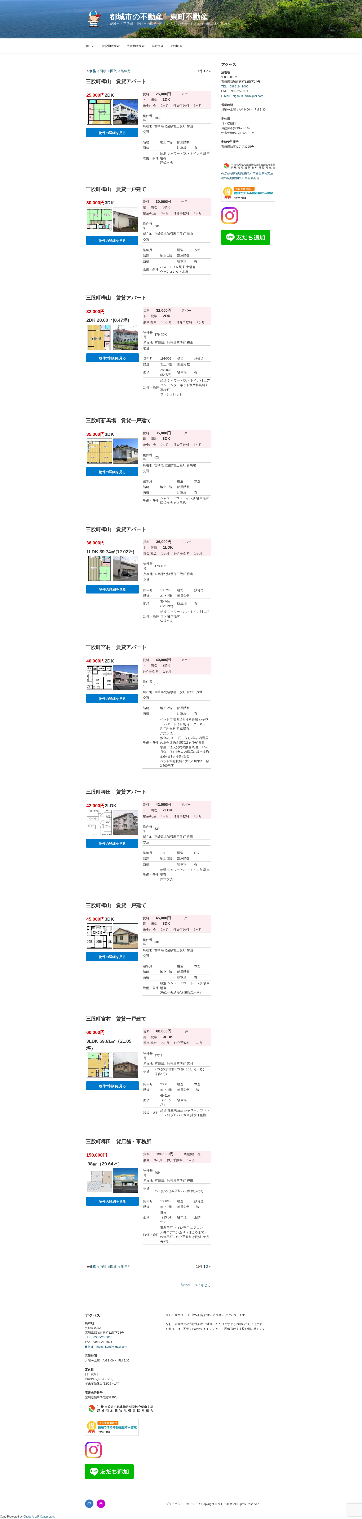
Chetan (27, 1516)
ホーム (90, 46)
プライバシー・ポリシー (182, 1504)
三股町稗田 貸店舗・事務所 (118, 1141)
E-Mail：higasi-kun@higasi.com (242, 96)
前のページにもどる (196, 1285)
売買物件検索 (136, 46)
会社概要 (158, 46)
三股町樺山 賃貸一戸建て (116, 189)
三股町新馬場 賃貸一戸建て (118, 420)
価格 (92, 71)
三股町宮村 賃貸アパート (116, 647)
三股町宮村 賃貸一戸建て (116, 1019)
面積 (103, 71)
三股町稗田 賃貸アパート (116, 792)
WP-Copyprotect (45, 1516)
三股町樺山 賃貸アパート (116, 81)
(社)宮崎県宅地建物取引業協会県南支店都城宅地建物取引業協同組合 (247, 176)
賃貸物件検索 (111, 46)
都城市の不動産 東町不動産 (159, 16)
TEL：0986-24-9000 (234, 86)
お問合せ (177, 46)
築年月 (126, 71)
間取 (113, 71)
